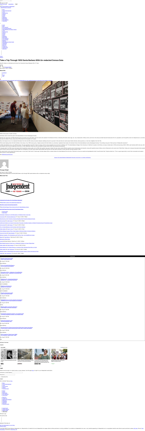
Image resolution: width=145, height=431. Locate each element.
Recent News (5, 211)
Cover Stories (5, 39)
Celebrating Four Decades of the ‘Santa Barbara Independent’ (11, 200)
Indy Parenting (5, 19)
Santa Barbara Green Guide (8, 42)
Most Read (4, 212)
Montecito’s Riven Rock (5, 239)
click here (135, 428)
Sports (3, 16)
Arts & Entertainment (6, 10)
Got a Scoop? (8, 7)
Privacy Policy (3, 426)
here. (11, 381)
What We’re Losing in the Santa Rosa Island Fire (8, 204)
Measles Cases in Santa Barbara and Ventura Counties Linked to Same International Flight (19, 251)
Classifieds (4, 20)
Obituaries (4, 17)
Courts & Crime (3, 233)
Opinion (4, 14)
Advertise (4, 44)
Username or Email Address (6, 372)
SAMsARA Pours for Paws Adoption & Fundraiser (11, 300)
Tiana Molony (7, 237)
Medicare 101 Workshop (6, 286)
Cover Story (4, 395)
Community (2, 216)
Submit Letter (5, 410)
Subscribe (3, 7)
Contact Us (4, 46)
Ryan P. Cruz (10, 229)
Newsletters (11, 4)
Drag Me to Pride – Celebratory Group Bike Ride (11, 273)
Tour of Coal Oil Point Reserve (7, 266)
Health (1, 253)
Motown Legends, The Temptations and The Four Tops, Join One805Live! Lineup (17, 235)
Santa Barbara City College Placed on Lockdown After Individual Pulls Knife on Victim (18, 247)
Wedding (4, 40)
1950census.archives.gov (7, 154)
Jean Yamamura (10, 249)
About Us (4, 45)
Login (16, 4)
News (3, 9)
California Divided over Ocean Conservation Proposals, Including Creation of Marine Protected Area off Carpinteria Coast (26, 222)
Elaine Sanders (11, 233)
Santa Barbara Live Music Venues (9, 29)
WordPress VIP (14, 429)
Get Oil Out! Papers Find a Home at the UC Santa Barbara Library (11, 209)
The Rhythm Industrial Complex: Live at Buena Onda (12, 314)
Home (3, 25)
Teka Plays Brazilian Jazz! (6, 321)
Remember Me (4, 376)
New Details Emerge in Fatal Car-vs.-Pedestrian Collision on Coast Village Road (17, 243)
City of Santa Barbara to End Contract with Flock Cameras (12, 227)
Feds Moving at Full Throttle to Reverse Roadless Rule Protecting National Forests (17, 218)
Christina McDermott (11, 216)
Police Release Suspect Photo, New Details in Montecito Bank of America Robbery (18, 231)
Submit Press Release (6, 399)
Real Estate (4, 18)
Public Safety (3, 229)
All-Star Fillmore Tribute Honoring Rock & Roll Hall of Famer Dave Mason (16, 328)
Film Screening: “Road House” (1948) (8, 335)
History (1, 57)
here (33, 370)
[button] (8, 356)
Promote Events (5, 404)
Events (3, 15)
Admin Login (5, 411)
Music (1, 237)
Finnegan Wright (7, 67)
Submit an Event (3, 4)
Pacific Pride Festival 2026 (6, 259)
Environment (3, 220)
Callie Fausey (10, 220)
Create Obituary (5, 409)
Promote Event (5, 388)
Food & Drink (5, 13)
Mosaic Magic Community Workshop (8, 307)
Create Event (5, 47)
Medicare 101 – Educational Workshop (9, 280)
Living (3, 11)
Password (2, 374)
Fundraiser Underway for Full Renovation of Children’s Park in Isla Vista (15, 214)
